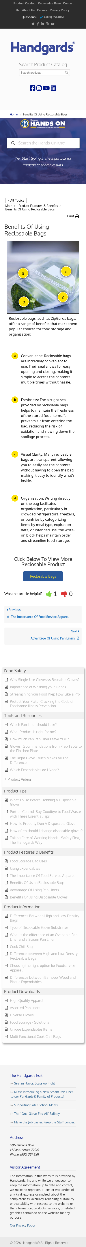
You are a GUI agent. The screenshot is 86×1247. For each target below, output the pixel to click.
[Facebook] (37, 24)
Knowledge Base (49, 3)
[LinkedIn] (42, 24)
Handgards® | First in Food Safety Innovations (43, 46)
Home (14, 114)
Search (67, 73)
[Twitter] (33, 24)
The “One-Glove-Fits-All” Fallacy (37, 1114)
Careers (42, 10)
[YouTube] (52, 24)
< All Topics (16, 200)
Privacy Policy (59, 10)
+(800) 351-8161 (54, 17)
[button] (73, 216)
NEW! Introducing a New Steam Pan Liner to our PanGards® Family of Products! (42, 1094)
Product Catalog (24, 3)
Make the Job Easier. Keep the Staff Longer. (44, 1122)
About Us (28, 10)
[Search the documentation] (13, 143)
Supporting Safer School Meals (36, 1105)
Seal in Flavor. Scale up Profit (34, 1083)
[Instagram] (47, 24)
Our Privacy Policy (23, 1225)
